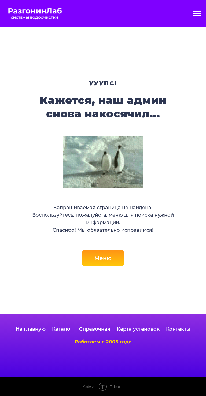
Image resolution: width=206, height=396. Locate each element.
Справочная (94, 329)
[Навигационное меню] (197, 13)
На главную (31, 329)
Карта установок (138, 329)
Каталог (62, 329)
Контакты (178, 329)
